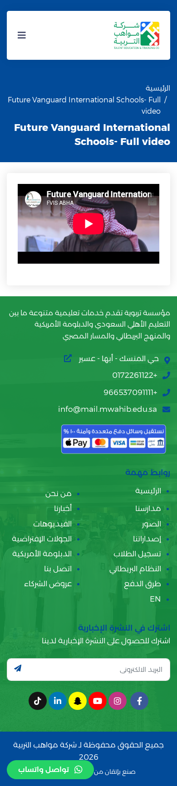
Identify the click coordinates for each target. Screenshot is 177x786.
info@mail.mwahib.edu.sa (107, 409)
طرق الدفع (142, 583)
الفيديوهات (52, 523)
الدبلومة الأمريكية (42, 553)
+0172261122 (134, 375)
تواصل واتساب (43, 769)
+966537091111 (130, 392)
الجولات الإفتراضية (42, 538)
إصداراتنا (147, 538)
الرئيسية (158, 88)
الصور (151, 523)
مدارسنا (148, 508)
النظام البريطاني (135, 568)
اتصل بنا (58, 568)
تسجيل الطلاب (137, 553)
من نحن (58, 493)
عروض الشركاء (48, 583)
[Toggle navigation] (22, 35)
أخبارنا (63, 508)
